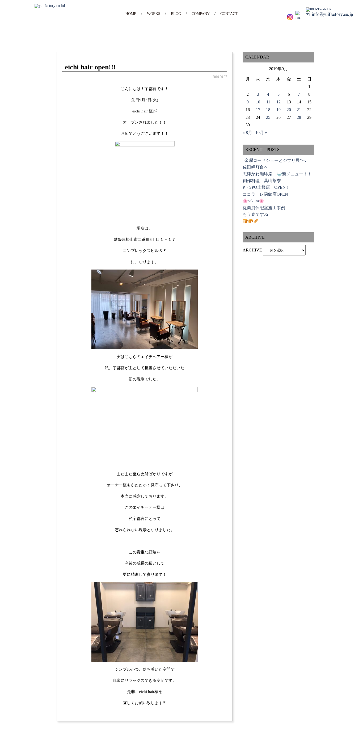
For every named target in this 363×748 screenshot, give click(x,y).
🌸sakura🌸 (253, 201)
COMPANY (201, 14)
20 (289, 109)
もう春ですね (255, 214)
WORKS (153, 14)
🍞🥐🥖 (251, 221)
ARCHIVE (252, 250)
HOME (130, 14)
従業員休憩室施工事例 (264, 207)
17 (258, 109)
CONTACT (229, 14)
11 (268, 102)
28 (299, 117)
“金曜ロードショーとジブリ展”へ (274, 160)
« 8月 (247, 132)
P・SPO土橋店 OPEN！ (266, 187)
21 (299, 109)
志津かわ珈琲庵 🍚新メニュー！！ (277, 174)
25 (268, 117)
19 (278, 109)
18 (268, 109)
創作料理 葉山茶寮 (262, 180)
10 (258, 102)
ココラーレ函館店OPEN (265, 194)
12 (278, 102)
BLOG (176, 14)
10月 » (261, 132)
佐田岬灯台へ (255, 167)
